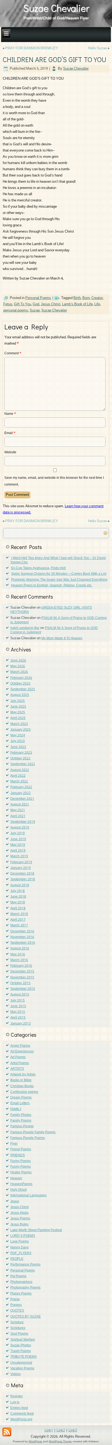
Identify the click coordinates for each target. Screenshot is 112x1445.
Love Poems (19, 1241)
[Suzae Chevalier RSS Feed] (6, 1432)
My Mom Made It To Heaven (61, 638)
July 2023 (17, 741)
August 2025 (19, 695)
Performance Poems (25, 1264)
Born (86, 298)
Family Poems (20, 1120)
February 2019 (21, 862)
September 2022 (22, 764)
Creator (97, 298)
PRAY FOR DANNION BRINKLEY (31, 48)
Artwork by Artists (23, 1074)
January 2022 (20, 793)
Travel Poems (20, 1351)
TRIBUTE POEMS (23, 1357)
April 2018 (18, 908)
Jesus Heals (19, 1213)
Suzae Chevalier (56, 7)
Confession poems (24, 1092)
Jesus (14, 1201)
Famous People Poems (27, 1138)
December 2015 (22, 971)
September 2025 (22, 689)
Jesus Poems (20, 1218)
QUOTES (17, 1311)
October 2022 (20, 758)
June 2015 (18, 1006)
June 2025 (18, 706)
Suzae (35, 310)
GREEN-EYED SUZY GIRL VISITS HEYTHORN (51, 610)
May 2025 (17, 712)
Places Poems (21, 1293)
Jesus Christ (50, 304)
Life (97, 304)
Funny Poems (20, 1161)
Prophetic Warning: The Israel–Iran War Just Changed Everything (59, 580)
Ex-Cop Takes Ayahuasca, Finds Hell (38, 568)
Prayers (16, 1305)
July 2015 (17, 1000)
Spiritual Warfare (22, 1340)
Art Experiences (22, 1051)
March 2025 (19, 724)
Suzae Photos (20, 1345)
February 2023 (21, 753)
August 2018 (19, 885)
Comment (12, 353)
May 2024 (17, 735)
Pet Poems (18, 1276)
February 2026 (21, 678)
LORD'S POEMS (22, 1236)
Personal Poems (38, 298)
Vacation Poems (22, 1368)
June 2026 (18, 660)
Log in (15, 1402)
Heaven (16, 1178)
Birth (77, 298)
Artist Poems (19, 1063)
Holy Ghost (18, 1190)
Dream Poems (21, 1097)
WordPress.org (21, 1419)
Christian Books (22, 1086)
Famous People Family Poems (32, 1132)
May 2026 (17, 666)
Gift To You (22, 304)
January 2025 (20, 730)
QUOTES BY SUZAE (25, 1316)
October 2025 (20, 683)
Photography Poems (25, 1287)
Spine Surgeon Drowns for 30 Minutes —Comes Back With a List (58, 574)
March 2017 (19, 925)
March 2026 (19, 672)
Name (10, 414)
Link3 (73, 1430)
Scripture (17, 1322)
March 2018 (19, 914)
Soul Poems (19, 1334)
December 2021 (22, 799)
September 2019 (22, 822)
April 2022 (18, 776)
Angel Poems (20, 1046)
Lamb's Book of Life (77, 304)
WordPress (35, 1441)
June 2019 (18, 839)
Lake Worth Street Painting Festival (36, 1230)
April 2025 (18, 718)
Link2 (61, 1430)
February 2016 (21, 966)
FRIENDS (17, 1155)
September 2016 (22, 943)
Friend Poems (20, 1149)
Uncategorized (21, 1363)
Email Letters (20, 1103)
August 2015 (19, 994)
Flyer (14, 1144)
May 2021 (17, 810)
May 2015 (17, 1012)
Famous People (22, 1126)
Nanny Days (19, 1247)
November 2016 (22, 937)
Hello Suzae (97, 48)
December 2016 (22, 931)
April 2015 (18, 1017)
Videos (15, 1374)
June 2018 (18, 897)
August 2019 (19, 827)
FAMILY (15, 1109)
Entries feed (19, 1408)
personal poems (15, 310)
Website (10, 452)
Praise (15, 1299)
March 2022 (19, 781)
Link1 (49, 1430)
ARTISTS (17, 1069)
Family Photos (20, 1115)
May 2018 (17, 902)
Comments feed (22, 1414)
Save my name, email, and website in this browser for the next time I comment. (54, 481)
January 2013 (20, 1023)
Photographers (21, 1282)
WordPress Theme (60, 1441)
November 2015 (22, 977)
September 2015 (22, 989)
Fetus (7, 304)
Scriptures (17, 1328)
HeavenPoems (21, 1184)
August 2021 (19, 804)
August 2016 (19, 948)
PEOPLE (16, 1259)
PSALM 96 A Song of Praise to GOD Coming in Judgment (58, 620)
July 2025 (17, 701)
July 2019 (17, 833)
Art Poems (18, 1057)
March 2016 (19, 960)
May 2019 (17, 845)
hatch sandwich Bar (24, 628)
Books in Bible (21, 1080)
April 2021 (18, 816)
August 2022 (19, 770)
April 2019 (18, 850)
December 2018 (22, 873)
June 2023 (18, 747)
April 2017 (18, 920)
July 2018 (17, 891)
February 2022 (21, 787)
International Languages (28, 1195)
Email (9, 433)
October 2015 (20, 983)
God (36, 304)
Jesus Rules (19, 1224)
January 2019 (20, 868)
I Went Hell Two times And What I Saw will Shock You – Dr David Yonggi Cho (58, 560)
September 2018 (22, 879)
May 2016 (17, 954)
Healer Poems (21, 1172)
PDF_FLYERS (20, 1253)
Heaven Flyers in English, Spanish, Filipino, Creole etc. (51, 585)
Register (16, 1396)
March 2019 (19, 856)
